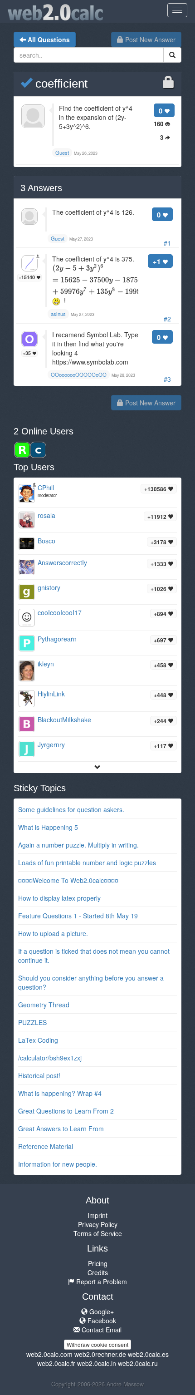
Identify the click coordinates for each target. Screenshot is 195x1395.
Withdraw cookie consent (97, 1344)
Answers (41, 188)
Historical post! (39, 1075)
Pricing (97, 1263)
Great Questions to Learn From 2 (66, 1110)
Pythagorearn (57, 638)
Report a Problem (100, 1281)
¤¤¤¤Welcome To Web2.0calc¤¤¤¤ (68, 880)
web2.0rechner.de (100, 1354)
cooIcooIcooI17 (60, 612)
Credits (98, 1272)
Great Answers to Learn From (61, 1128)
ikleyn (46, 663)
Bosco (46, 540)
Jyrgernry (51, 744)
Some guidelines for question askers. (71, 809)
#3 (167, 379)
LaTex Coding (38, 1040)
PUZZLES (32, 1022)
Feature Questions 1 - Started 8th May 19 (78, 915)
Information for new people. (57, 1163)
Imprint (97, 1215)
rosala (46, 515)
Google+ (101, 1311)
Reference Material (45, 1146)
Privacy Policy (97, 1224)
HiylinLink (51, 693)
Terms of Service (97, 1233)
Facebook (101, 1320)
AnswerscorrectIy (62, 562)
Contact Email (101, 1329)
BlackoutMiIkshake (64, 719)
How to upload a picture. (53, 933)
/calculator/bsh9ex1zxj (50, 1057)
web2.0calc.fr (56, 1363)
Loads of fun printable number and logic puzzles (87, 862)
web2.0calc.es (148, 1354)
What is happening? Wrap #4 (60, 1093)
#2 (167, 318)
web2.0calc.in (96, 1363)
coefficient (60, 83)
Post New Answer (149, 39)
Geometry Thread (43, 1004)
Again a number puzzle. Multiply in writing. (78, 844)
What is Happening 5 (48, 827)
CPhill (46, 487)
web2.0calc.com (49, 1354)
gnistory (49, 587)
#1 (167, 242)
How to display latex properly (59, 897)
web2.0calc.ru (138, 1363)
